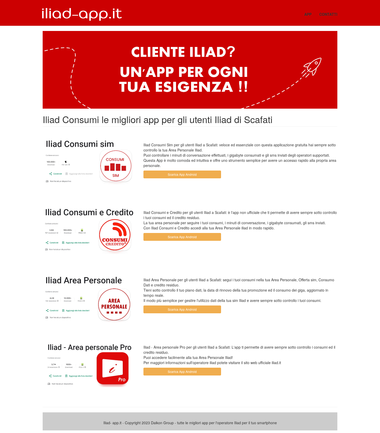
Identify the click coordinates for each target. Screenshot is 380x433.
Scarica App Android (182, 174)
